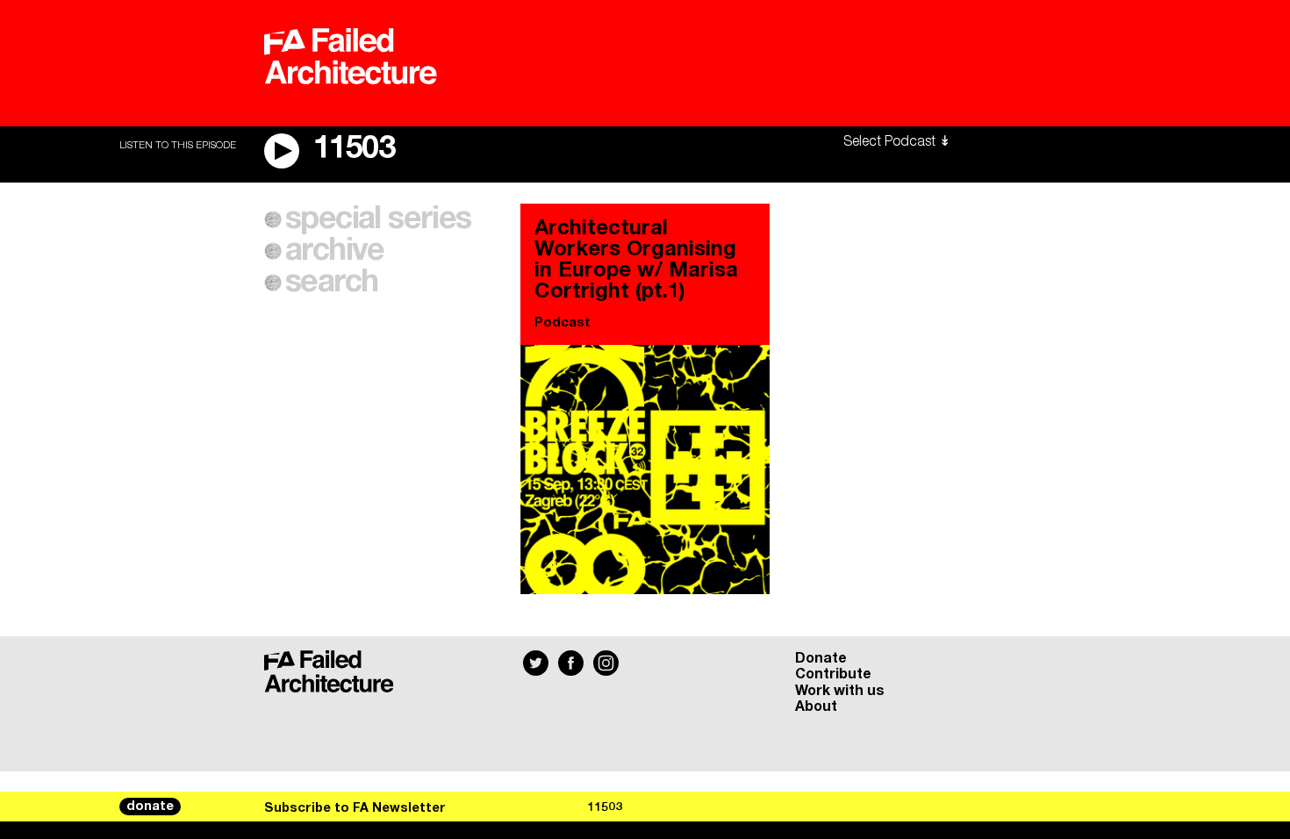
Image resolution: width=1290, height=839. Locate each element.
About (816, 706)
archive (334, 251)
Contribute (833, 674)
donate (150, 806)
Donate (821, 658)
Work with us (840, 691)
